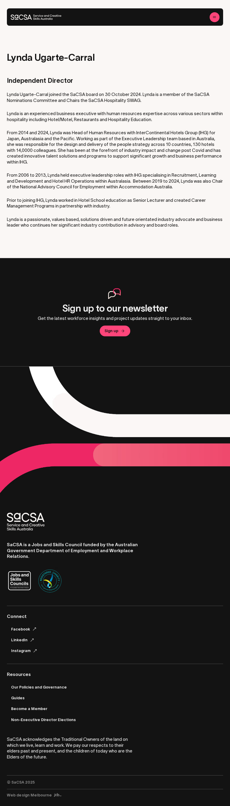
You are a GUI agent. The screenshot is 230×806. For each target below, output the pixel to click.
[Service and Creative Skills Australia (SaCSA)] (35, 17)
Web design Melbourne (29, 795)
